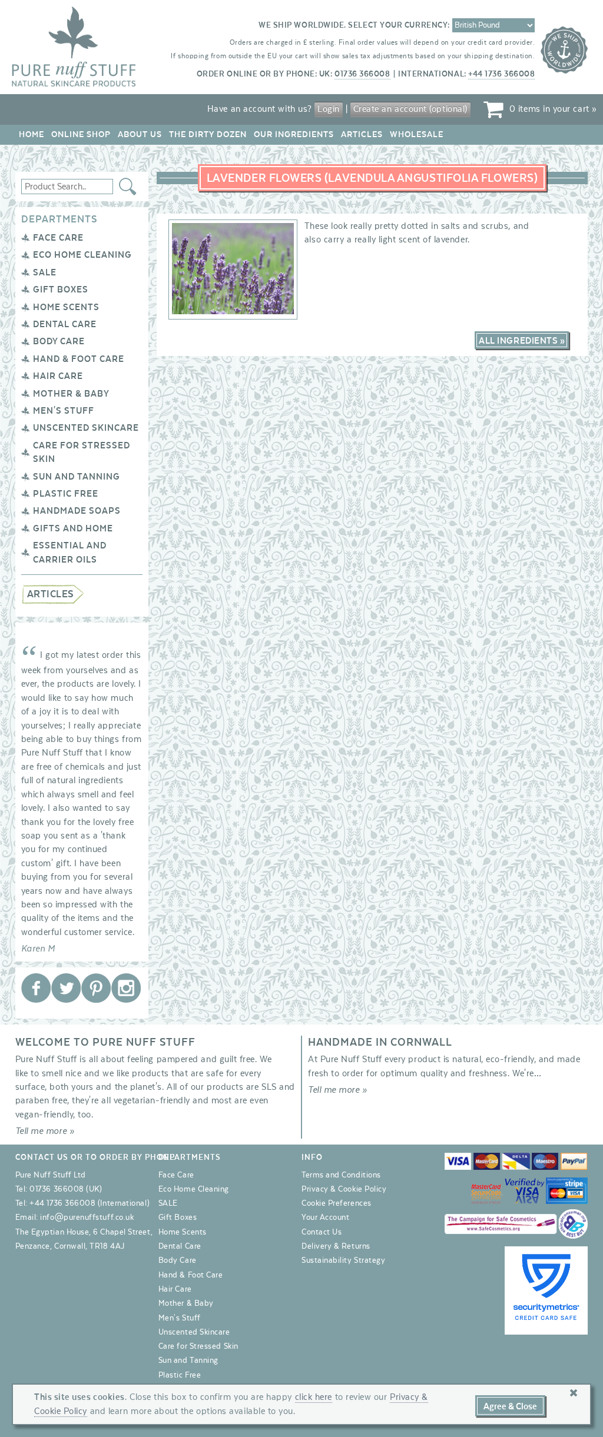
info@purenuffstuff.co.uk (87, 1217)
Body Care (59, 341)
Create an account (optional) (410, 109)
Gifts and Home (73, 528)
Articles (362, 134)
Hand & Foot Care (78, 359)
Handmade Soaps (77, 510)
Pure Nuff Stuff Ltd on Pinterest (96, 988)
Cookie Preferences (337, 1203)
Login (328, 109)
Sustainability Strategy (343, 1260)
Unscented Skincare (86, 428)
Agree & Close (510, 1406)
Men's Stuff (63, 410)
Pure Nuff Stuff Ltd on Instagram (126, 988)
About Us (140, 134)
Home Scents (66, 307)
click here (313, 1397)
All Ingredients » (522, 340)
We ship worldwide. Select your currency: (354, 25)
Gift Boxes (60, 289)
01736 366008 (362, 74)
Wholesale (416, 134)
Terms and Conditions (341, 1175)
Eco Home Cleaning (82, 255)
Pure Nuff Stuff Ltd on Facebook (36, 988)
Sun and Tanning (76, 476)
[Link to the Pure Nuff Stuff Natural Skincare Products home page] (73, 84)
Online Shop (81, 134)
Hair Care (58, 376)
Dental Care (65, 324)
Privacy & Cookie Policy (344, 1189)
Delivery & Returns (336, 1246)
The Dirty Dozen (208, 134)
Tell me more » (45, 1131)
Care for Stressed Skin (198, 1346)
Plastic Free (65, 493)
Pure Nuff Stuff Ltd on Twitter (66, 988)
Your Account (325, 1217)
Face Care (58, 237)
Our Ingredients (294, 134)
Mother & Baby (71, 393)
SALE (45, 272)
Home (31, 134)
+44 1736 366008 (501, 74)
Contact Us (322, 1232)
